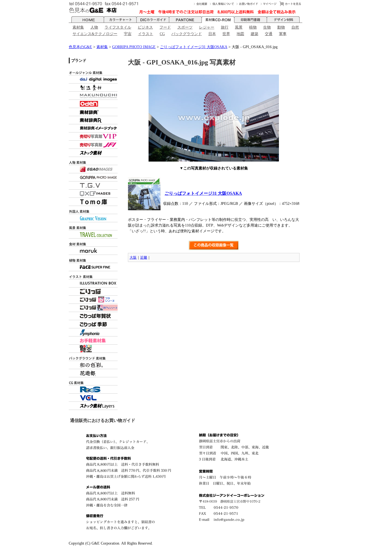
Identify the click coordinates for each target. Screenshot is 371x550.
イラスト (145, 34)
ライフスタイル (118, 27)
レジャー (206, 27)
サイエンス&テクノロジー (95, 34)
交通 (268, 34)
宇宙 (127, 34)
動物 (281, 27)
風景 (239, 27)
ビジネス (145, 27)
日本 (212, 34)
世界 (226, 34)
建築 (254, 34)
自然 (295, 27)
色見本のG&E (80, 47)
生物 (267, 27)
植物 (253, 27)
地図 (240, 34)
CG (162, 34)
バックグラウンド (186, 34)
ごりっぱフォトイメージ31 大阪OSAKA (193, 47)
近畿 (143, 257)
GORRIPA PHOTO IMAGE (134, 47)
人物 (94, 27)
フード (165, 27)
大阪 (133, 257)
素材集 (78, 27)
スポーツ (185, 27)
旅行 (224, 27)
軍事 (283, 34)
